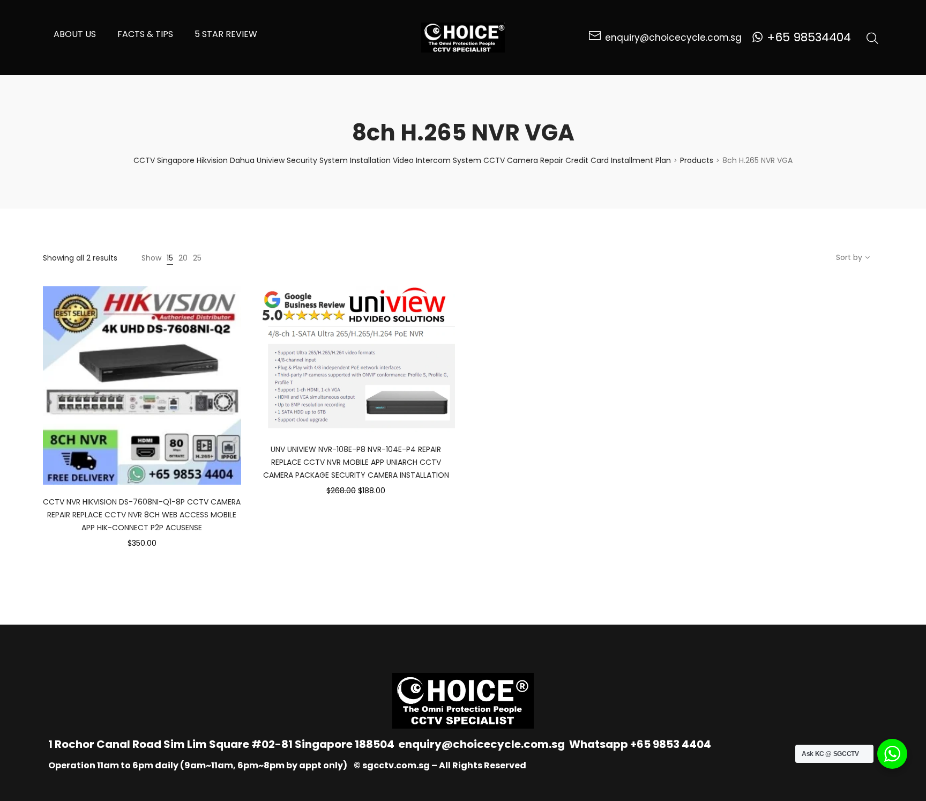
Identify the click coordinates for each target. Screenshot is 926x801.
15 (170, 258)
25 (197, 258)
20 (183, 258)
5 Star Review (226, 34)
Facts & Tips (145, 34)
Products (696, 160)
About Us (75, 34)
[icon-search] (872, 37)
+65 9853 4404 (670, 744)
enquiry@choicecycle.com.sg (482, 744)
